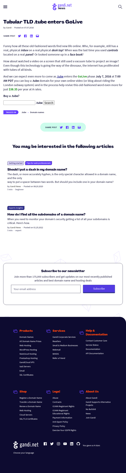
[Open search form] (120, 7)
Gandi (9, 27)
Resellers (57, 341)
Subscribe (99, 288)
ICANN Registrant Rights (63, 406)
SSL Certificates (26, 374)
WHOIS (56, 353)
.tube (24, 112)
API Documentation (95, 353)
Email (22, 370)
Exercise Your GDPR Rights (64, 430)
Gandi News (15, 186)
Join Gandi (91, 417)
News (88, 413)
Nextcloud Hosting (28, 353)
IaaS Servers (25, 366)
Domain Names (26, 337)
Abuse (55, 397)
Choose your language (23, 453)
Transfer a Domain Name (31, 402)
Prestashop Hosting (28, 358)
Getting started (16, 163)
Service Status (92, 345)
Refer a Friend (59, 358)
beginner (19, 189)
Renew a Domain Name (30, 406)
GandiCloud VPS (27, 362)
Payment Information (62, 417)
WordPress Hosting (28, 349)
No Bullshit (91, 409)
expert (18, 230)
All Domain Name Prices (30, 341)
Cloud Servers (26, 414)
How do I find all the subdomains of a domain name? (46, 214)
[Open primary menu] (5, 7)
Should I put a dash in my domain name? (37, 169)
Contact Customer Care (96, 340)
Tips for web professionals (39, 163)
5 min (10, 189)
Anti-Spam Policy (60, 421)
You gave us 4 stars (91, 445)
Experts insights (16, 207)
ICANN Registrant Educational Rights (61, 412)
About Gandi (91, 397)
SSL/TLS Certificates (28, 418)
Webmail (57, 349)
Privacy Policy (59, 426)
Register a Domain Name (31, 397)
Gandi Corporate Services (64, 337)
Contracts (57, 402)
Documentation (93, 349)
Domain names (37, 112)
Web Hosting (25, 345)
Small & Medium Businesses (65, 345)
